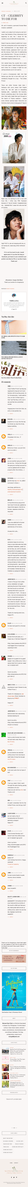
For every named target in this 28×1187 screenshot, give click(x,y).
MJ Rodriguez (12, 767)
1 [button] (12, 1128)
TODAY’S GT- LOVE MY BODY (14, 1099)
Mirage (10, 500)
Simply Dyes (11, 685)
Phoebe (10, 656)
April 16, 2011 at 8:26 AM (15, 800)
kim (9, 800)
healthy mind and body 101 (15, 489)
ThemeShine (18, 1183)
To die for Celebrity (13, 864)
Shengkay (11, 855)
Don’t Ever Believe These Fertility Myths (11, 378)
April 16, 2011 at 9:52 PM (16, 872)
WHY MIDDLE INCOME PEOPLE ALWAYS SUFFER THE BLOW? (12, 357)
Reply (11, 413)
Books (12, 1047)
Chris (9, 458)
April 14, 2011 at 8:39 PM (20, 634)
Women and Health (7, 1149)
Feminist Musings (6, 11)
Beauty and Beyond (8, 1138)
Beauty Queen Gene (14, 897)
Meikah (10, 445)
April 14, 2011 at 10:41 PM (17, 656)
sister (18, 481)
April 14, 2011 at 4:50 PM (17, 500)
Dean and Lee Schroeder (15, 733)
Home (11, 1163)
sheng (9, 520)
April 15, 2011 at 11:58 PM (16, 780)
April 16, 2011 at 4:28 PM (16, 831)
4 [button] (15, 1128)
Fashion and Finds (7, 1144)
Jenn (9, 386)
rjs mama (10, 478)
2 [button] (13, 1128)
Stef (9, 781)
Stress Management (15, 1080)
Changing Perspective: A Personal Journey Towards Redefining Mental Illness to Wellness (17, 1085)
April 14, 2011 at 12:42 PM (17, 434)
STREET (16, 698)
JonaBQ (10, 750)
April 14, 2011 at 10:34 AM (16, 386)
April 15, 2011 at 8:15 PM (21, 767)
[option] (14, 1099)
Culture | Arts (14, 1073)
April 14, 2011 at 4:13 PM (18, 445)
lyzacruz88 (11, 634)
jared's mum (11, 813)
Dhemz (10, 886)
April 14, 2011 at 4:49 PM (19, 478)
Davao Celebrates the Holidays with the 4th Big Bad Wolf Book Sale (18, 1068)
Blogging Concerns (8, 1141)
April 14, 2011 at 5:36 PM (16, 539)
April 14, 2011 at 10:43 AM (18, 419)
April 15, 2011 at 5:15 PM (18, 750)
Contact (16, 1163)
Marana (10, 419)
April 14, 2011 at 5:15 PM (17, 520)
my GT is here (11, 759)
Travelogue (6, 1146)
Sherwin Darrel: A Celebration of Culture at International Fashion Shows (17, 1076)
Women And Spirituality (17, 1146)
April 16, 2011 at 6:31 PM (19, 855)
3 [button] (14, 1128)
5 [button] (16, 1128)
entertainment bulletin (14, 492)
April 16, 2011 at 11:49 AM (21, 813)
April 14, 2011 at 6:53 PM (17, 623)
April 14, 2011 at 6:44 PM (20, 579)
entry (22, 790)
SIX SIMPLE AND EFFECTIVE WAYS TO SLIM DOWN (13, 337)
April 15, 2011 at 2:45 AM (20, 711)
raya (9, 539)
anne (9, 873)
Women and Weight (8, 1152)
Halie (9, 623)
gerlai (10, 434)
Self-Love (13, 1057)
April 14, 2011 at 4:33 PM (16, 458)
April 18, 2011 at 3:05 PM (17, 885)
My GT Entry (11, 742)
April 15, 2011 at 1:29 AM (20, 684)
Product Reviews (19, 1144)
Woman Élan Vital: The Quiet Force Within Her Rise (17, 1060)
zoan (9, 831)
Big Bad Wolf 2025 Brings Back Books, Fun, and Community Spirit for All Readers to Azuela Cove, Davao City (18, 1052)
